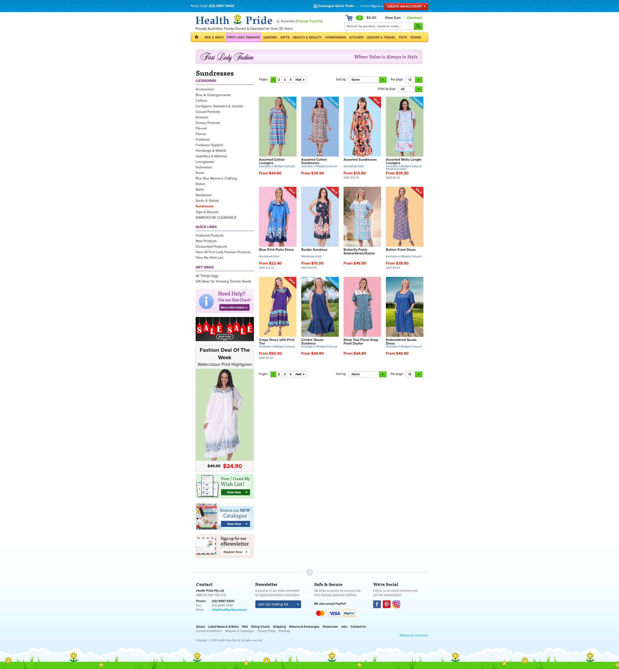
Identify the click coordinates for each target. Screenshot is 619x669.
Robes (200, 184)
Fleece (201, 134)
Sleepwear (204, 195)
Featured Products (210, 235)
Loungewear (205, 162)
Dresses (202, 117)
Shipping (279, 627)
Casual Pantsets (208, 112)
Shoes (415, 37)
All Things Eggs (207, 276)
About (200, 627)
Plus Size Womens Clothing (216, 178)
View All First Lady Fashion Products (223, 252)
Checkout (414, 18)
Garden (270, 37)
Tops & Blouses (207, 212)
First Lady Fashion (243, 37)
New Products (206, 241)
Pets (403, 37)
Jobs (344, 627)
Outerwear (204, 167)
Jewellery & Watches (211, 156)
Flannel (201, 128)
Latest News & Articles (223, 627)
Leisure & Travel (381, 37)
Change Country (309, 21)
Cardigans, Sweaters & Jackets (219, 106)
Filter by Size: (387, 89)
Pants (200, 173)
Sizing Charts (260, 627)
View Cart (393, 18)
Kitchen (356, 37)
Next (298, 80)
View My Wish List (209, 258)
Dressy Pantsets (208, 123)
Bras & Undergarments (213, 95)
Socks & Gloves (207, 201)
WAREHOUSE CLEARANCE (216, 218)
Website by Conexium (413, 635)
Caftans (201, 101)
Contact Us (358, 627)
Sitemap (284, 631)
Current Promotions (209, 631)
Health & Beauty (307, 37)
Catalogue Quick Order (336, 6)
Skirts (200, 189)
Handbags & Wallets (211, 151)
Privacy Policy (266, 631)
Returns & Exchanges (304, 627)
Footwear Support (209, 145)
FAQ (245, 627)
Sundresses (205, 206)
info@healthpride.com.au (229, 610)
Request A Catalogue (239, 631)
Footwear (203, 139)
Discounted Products (211, 247)
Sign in (375, 6)
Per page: (397, 79)
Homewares (335, 37)
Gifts (284, 37)
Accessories (205, 89)
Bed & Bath (214, 37)
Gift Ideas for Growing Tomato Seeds (223, 281)
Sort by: (341, 79)
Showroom (330, 627)
